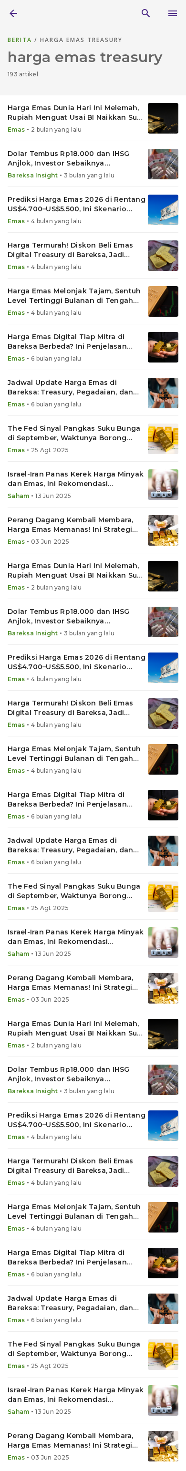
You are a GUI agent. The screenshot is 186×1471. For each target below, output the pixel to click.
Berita (21, 40)
